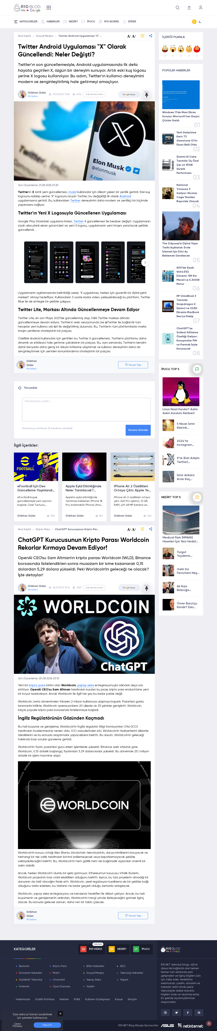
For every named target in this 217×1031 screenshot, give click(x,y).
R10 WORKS (111, 21)
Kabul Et (47, 1025)
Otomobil (59, 979)
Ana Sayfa (24, 36)
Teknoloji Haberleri (131, 973)
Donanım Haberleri (30, 973)
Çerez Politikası (17, 1025)
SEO (122, 966)
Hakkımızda (23, 999)
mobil (72, 192)
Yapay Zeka (93, 979)
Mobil (56, 973)
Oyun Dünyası (61, 986)
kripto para (37, 685)
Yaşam (124, 979)
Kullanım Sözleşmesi (97, 999)
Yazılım (90, 986)
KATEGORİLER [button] (28, 21)
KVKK (77, 999)
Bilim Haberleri (95, 966)
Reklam (64, 999)
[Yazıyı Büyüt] (134, 529)
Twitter (75, 200)
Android (125, 196)
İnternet (24, 986)
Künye (119, 999)
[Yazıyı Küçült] (129, 529)
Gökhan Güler (26, 516)
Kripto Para (43, 529)
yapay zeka (85, 685)
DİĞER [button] (132, 21)
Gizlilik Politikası (45, 999)
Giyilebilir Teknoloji (30, 979)
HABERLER (53, 21)
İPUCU (91, 21)
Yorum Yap (134, 365)
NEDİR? (73, 21)
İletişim (132, 999)
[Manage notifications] (209, 1023)
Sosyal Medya (44, 36)
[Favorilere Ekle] (142, 36)
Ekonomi (24, 966)
